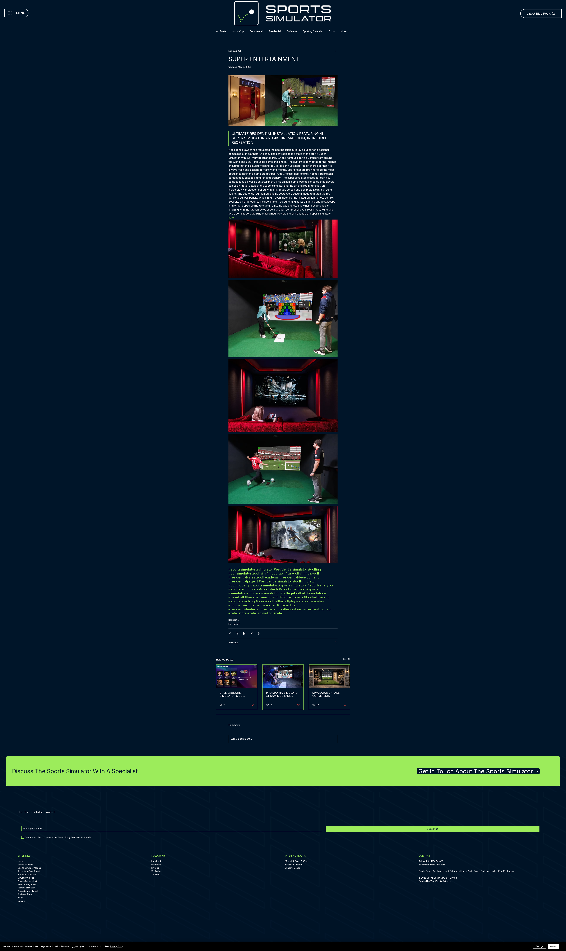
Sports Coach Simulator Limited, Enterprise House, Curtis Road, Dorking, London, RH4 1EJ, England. (467, 871)
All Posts (221, 31)
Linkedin (155, 868)
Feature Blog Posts (27, 884)
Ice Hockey (234, 624)
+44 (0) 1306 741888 (433, 861)
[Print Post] (258, 633)
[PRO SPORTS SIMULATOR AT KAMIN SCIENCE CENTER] (283, 676)
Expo (332, 31)
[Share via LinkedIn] (244, 633)
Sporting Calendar (313, 31)
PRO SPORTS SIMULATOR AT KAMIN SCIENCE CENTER (282, 694)
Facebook (156, 861)
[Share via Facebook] (229, 633)
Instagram (156, 864)
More (343, 31)
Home (20, 861)
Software (292, 31)
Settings (539, 946)
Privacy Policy (116, 946)
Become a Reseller (27, 874)
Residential (275, 31)
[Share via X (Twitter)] (237, 633)
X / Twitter (156, 871)
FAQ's (20, 897)
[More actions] (336, 51)
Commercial (256, 31)
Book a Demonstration (28, 881)
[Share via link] (251, 633)
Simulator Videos (26, 877)
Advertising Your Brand (29, 871)
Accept (553, 946)
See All (346, 659)
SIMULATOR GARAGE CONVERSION (326, 694)
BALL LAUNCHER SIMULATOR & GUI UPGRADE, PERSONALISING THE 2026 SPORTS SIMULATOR (233, 694)
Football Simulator (26, 887)
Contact (21, 901)
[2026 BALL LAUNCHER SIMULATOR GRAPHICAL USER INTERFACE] (236, 676)
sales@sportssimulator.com (432, 864)
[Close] (562, 946)
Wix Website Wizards (440, 881)
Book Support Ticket (28, 891)
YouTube (155, 874)
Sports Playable (25, 864)
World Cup (238, 31)
